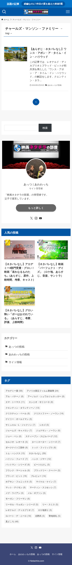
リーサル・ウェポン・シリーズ (22, 504)
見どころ (12, 521)
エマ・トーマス (15, 401)
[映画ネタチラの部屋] (36, 12)
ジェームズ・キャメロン (19, 430)
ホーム (13, 554)
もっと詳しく (36, 207)
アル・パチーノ (15, 396)
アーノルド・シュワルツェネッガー (46, 396)
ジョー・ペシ (13, 436)
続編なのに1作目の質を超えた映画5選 (43, 3)
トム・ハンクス (15, 453)
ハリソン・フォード (17, 458)
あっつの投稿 (16, 346)
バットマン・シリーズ (18, 464)
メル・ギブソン (37, 493)
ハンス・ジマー (41, 458)
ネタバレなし (37, 453)
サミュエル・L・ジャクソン (20, 424)
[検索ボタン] (4, 12)
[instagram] (36, 218)
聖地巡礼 (54, 515)
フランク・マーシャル (18, 470)
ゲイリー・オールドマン (19, 419)
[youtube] (40, 218)
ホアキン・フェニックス (19, 481)
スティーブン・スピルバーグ (41, 436)
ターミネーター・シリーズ (46, 441)
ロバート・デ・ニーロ (18, 515)
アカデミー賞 (14, 390)
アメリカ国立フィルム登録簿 (43, 390)
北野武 (40, 515)
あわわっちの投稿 (19, 354)
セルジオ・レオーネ (17, 441)
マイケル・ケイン (46, 481)
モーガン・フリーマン (18, 498)
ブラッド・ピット (16, 475)
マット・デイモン (16, 487)
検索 (45, 128)
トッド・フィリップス (44, 447)
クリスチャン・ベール (18, 413)
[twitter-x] (31, 218)
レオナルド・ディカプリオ (20, 510)
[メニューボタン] (68, 12)
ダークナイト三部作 (17, 447)
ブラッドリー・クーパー (47, 470)
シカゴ (44, 424)
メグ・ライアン (15, 493)
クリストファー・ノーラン (49, 413)
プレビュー (38, 475)
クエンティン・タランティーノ (22, 407)
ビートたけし (42, 464)
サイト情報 (15, 362)
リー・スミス (50, 504)
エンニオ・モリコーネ (41, 401)
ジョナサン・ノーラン (48, 430)
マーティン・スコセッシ (43, 487)
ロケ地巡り (45, 510)
